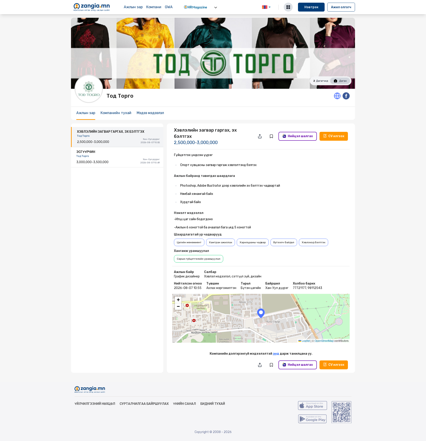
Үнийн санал (184, 404)
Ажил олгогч (341, 7)
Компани (153, 7)
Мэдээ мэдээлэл (150, 113)
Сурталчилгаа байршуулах (144, 404)
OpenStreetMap (324, 340)
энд (276, 354)
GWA (169, 7)
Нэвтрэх (311, 7)
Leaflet (305, 340)
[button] (261, 313)
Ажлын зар (133, 7)
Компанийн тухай (116, 113)
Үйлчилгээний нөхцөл (95, 404)
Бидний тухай (212, 404)
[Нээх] (216, 7)
